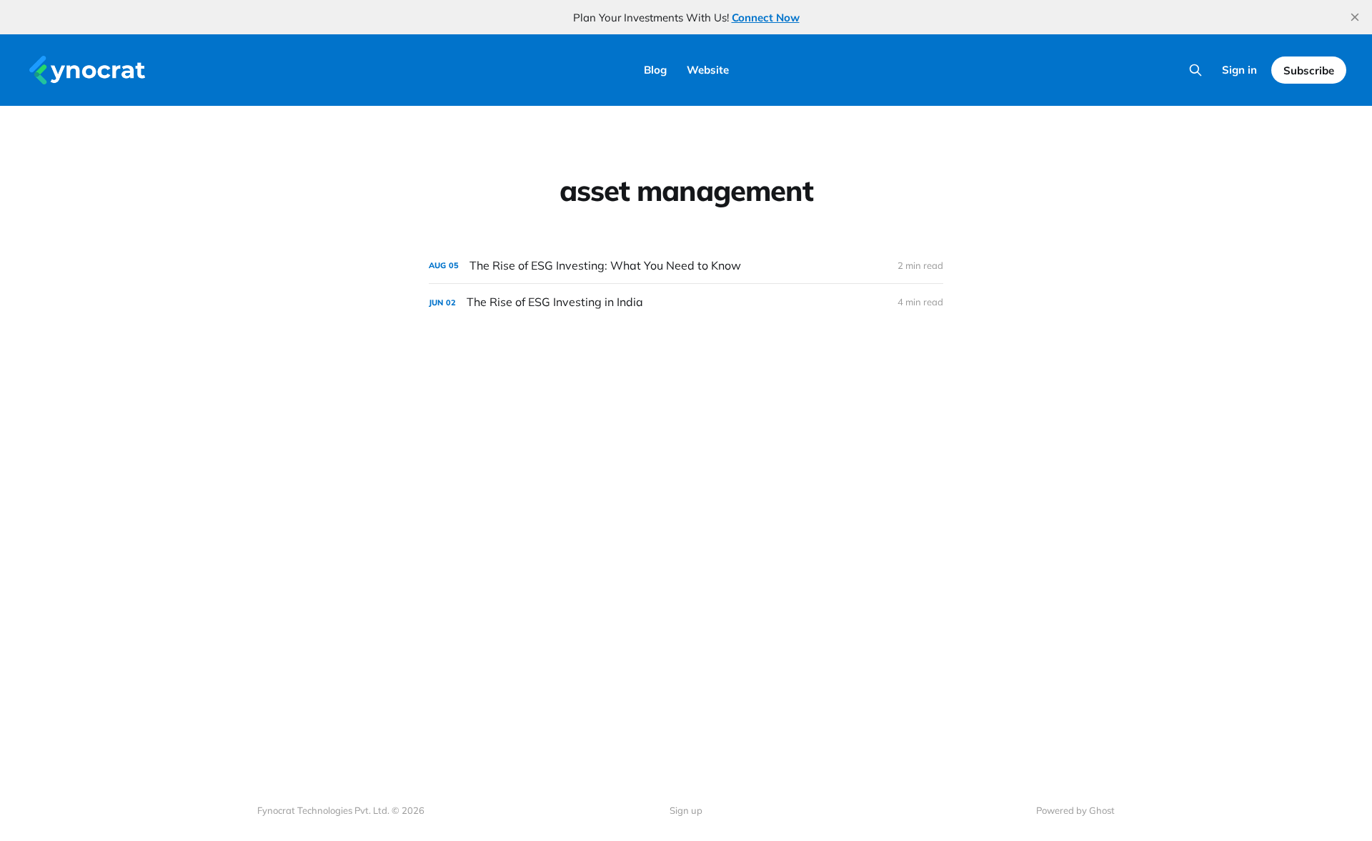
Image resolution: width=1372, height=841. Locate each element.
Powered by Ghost (1075, 810)
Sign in (1239, 70)
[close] (1354, 17)
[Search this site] (1195, 70)
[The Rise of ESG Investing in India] (686, 302)
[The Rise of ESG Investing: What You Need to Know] (686, 265)
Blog (655, 70)
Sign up (686, 810)
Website (708, 70)
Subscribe (1308, 70)
